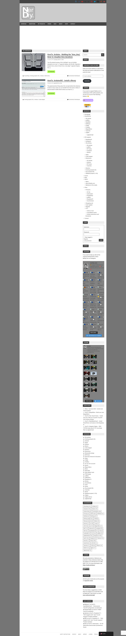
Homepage (23, 24)
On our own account (90, 463)
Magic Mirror (88, 467)
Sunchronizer (90, 201)
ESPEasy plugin (88, 518)
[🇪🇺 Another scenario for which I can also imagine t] (86, 312)
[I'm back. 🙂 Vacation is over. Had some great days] (101, 297)
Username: (86, 227)
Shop (66, 24)
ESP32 (93, 513)
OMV (85, 530)
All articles (88, 118)
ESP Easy (87, 455)
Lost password (87, 240)
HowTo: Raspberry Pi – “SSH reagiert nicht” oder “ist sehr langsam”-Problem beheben (92, 614)
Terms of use (90, 210)
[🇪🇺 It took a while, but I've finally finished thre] (93, 297)
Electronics (47, 75)
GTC (87, 208)
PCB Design (88, 474)
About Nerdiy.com (90, 183)
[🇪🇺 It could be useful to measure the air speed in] (93, 319)
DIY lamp (89, 149)
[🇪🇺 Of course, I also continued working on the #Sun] (101, 282)
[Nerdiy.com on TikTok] (85, 1)
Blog (55, 24)
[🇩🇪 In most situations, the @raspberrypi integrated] (86, 290)
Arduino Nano (87, 511)
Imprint (85, 634)
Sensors (100, 538)
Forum (49, 24)
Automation (97, 511)
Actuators (86, 508)
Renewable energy (89, 453)
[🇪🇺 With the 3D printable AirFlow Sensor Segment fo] (86, 327)
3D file (88, 192)
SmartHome (32, 24)
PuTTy (93, 533)
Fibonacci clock (87, 521)
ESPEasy (88, 123)
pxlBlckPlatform (87, 535)
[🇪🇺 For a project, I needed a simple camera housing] (93, 282)
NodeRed (88, 122)
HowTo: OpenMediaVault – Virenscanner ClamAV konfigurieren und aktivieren (92, 606)
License (90, 634)
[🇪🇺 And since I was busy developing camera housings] (86, 282)
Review (87, 481)
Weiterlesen (51, 71)
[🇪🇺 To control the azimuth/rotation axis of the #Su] (101, 275)
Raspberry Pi (88, 479)
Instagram (88, 141)
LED (85, 526)
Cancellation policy (92, 212)
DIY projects (41, 24)
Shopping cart (89, 203)
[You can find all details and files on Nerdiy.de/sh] (101, 327)
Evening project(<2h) (34, 75)
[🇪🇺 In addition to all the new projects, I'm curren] (93, 304)
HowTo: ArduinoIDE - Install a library (61, 80)
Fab (63, 59)
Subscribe (87, 81)
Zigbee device (88, 497)
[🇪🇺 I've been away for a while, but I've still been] (93, 290)
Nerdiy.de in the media (91, 185)
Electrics (88, 168)
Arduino (42, 75)
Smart (93, 540)
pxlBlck (87, 120)
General (87, 441)
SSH (95, 543)
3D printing (26, 75)
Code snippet (42, 99)
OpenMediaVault (93, 530)
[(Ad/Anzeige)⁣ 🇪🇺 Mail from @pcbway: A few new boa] (86, 319)
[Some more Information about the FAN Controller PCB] (101, 312)
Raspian (93, 538)
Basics (86, 446)
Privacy (96, 634)
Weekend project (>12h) (92, 173)
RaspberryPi (89, 139)
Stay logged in (88, 237)
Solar (86, 484)
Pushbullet (86, 533)
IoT (91, 523)
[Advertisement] (63, 36)
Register (88, 206)
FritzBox (88, 127)
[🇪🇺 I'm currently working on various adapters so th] (86, 304)
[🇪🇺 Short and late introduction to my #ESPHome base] (93, 327)
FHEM (87, 125)
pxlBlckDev (88, 477)
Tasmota (88, 130)
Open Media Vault (89, 472)
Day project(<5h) (90, 171)
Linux (90, 526)
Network (92, 528)
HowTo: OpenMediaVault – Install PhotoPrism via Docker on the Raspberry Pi (93, 422)
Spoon (86, 465)
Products (88, 189)
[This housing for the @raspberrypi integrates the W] (101, 290)
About (60, 24)
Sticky (86, 486)
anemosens (90, 194)
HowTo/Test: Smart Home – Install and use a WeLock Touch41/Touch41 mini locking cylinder (93, 417)
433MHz (94, 506)
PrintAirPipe (90, 195)
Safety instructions (65, 634)
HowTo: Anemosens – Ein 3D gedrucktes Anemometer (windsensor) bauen (93, 625)
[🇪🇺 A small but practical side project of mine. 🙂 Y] (101, 304)
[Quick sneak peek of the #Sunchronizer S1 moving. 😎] (93, 312)
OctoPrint (89, 150)
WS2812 (86, 547)
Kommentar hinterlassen (74, 75)
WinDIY (89, 152)
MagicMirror (89, 129)
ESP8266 (100, 513)
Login (101, 240)
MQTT (85, 528)
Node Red (87, 470)
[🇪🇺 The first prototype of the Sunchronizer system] (101, 319)
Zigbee (87, 132)
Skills (87, 154)
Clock (93, 545)
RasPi (86, 538)
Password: (86, 232)
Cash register (89, 205)
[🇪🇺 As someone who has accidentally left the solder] (93, 275)
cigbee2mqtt (90, 135)
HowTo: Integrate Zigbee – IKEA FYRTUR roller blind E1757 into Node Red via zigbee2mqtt (92, 428)
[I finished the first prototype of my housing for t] (86, 297)
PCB (101, 530)
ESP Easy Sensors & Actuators (92, 456)
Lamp (97, 523)
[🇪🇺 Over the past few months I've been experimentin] (86, 275)
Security (86, 540)
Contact (72, 24)
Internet (86, 523)
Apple (86, 442)
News (87, 181)
